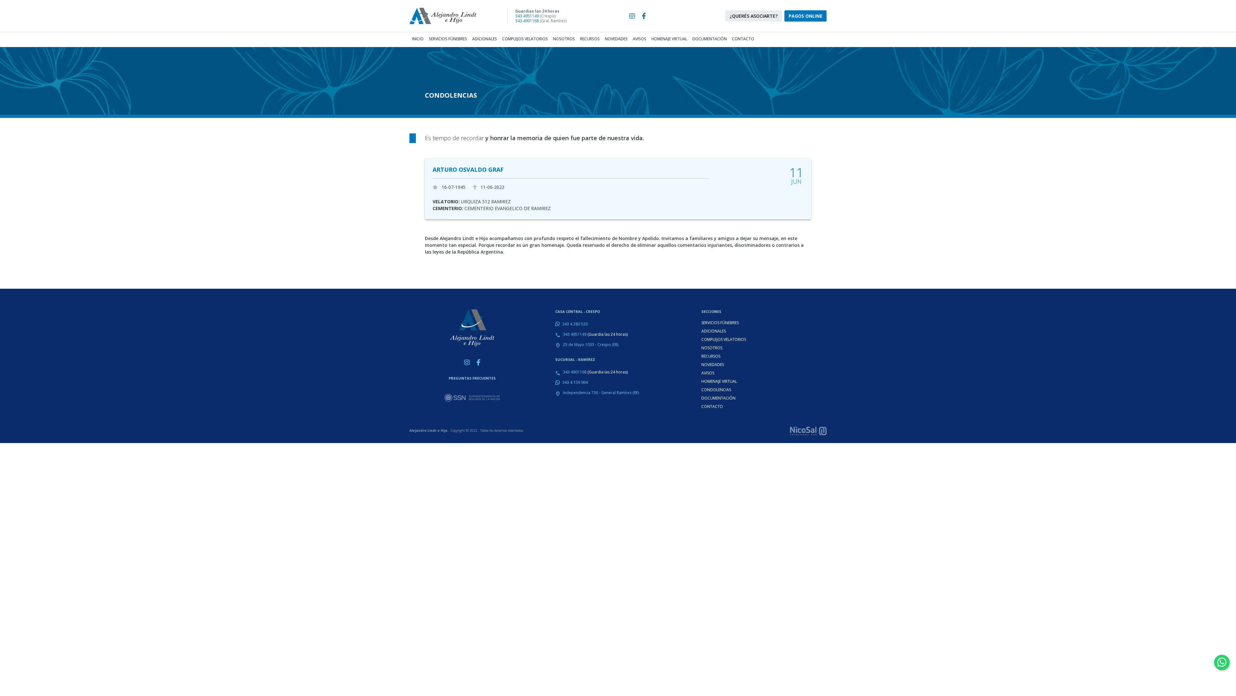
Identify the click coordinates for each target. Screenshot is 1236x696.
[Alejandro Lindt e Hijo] (448, 16)
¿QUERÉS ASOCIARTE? (754, 16)
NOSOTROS (711, 348)
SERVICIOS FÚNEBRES (720, 322)
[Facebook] (644, 16)
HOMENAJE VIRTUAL (719, 381)
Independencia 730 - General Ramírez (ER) (601, 392)
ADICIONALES (713, 331)
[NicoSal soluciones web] (808, 430)
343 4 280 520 (575, 324)
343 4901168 (527, 21)
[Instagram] (632, 16)
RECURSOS (710, 356)
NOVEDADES (712, 364)
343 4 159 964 (575, 382)
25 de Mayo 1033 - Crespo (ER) (590, 344)
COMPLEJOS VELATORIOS (723, 339)
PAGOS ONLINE (805, 16)
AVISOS (707, 373)
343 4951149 (527, 16)
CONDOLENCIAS (716, 389)
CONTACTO (712, 406)
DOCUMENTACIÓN (718, 398)
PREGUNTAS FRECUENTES (472, 378)
